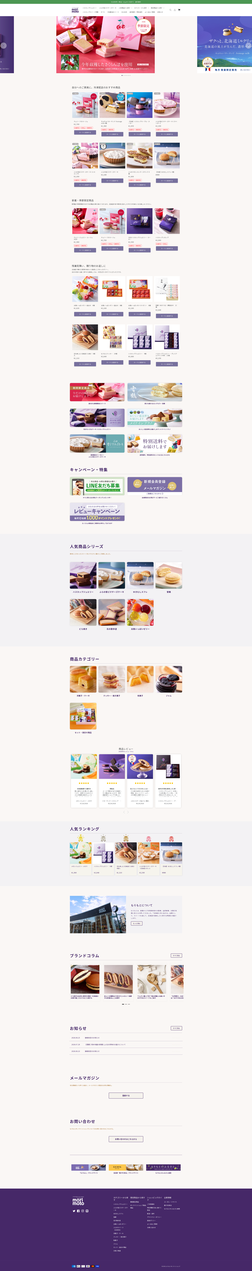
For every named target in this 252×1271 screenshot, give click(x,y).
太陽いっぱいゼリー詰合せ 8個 (111, 305)
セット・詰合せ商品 (119, 1247)
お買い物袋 (117, 1251)
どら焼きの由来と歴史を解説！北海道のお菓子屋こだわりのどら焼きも (84, 997)
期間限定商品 (134, 1202)
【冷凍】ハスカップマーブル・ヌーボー (139, 122)
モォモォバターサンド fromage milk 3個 (111, 122)
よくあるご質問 (152, 1224)
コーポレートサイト (170, 1202)
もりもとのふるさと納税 (172, 1209)
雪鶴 (114, 1217)
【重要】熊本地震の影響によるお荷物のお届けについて (105, 1044)
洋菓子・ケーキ (118, 1233)
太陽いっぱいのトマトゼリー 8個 (139, 305)
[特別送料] (154, 443)
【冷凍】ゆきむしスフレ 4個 (165, 172)
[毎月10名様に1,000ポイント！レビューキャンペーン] (97, 512)
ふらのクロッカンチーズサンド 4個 (139, 173)
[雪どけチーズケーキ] (97, 443)
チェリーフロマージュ (81, 121)
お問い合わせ (151, 1227)
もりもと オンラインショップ (173, 1266)
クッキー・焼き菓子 (119, 1237)
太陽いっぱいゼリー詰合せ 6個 (84, 305)
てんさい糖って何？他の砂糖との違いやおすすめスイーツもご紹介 (151, 997)
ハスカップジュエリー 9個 (137, 354)
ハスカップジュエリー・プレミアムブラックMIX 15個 (166, 354)
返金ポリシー (151, 1220)
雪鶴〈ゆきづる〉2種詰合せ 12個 (166, 306)
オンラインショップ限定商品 (138, 1206)
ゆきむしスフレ (118, 1214)
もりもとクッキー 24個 (109, 354)
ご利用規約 (150, 1204)
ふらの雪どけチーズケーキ (109, 172)
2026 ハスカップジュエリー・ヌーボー (139, 238)
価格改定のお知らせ (92, 1037)
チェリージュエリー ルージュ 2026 (83, 238)
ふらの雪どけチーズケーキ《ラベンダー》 (166, 122)
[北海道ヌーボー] (97, 486)
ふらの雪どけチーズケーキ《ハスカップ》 (84, 173)
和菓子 (115, 1240)
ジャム (115, 1244)
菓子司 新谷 (168, 1205)
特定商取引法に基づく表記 (154, 1209)
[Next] (180, 983)
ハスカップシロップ (162, 237)
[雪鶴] (154, 392)
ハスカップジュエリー (120, 1204)
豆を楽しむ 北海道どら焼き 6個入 (84, 354)
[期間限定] (97, 392)
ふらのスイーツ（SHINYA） (118, 1228)
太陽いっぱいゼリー (119, 1224)
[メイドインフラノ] (154, 418)
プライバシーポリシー (154, 1217)
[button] (125, 8)
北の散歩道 (117, 1220)
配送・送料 (150, 1214)
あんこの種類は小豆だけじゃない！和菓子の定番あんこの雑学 (118, 997)
